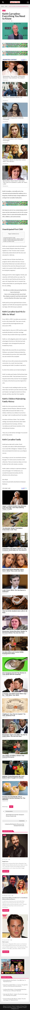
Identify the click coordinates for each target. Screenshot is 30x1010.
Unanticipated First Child (9, 237)
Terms (13, 1006)
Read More (5, 871)
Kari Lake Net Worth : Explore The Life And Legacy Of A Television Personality (15, 994)
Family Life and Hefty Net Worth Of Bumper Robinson (14, 483)
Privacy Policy (23, 1006)
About (4, 1006)
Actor (4, 10)
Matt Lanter (5, 942)
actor (11, 806)
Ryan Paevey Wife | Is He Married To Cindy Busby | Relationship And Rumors (15, 898)
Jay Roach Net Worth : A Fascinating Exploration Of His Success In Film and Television (14, 990)
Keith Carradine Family (8, 241)
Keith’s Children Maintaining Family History (13, 240)
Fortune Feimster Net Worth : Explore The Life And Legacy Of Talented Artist (14, 999)
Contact (9, 1006)
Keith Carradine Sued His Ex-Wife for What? (13, 239)
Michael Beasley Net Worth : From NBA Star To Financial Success (14, 981)
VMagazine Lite (15, 1008)
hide (17, 233)
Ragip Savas (5, 861)
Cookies (18, 1006)
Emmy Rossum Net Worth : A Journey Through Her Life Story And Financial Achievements (15, 985)
